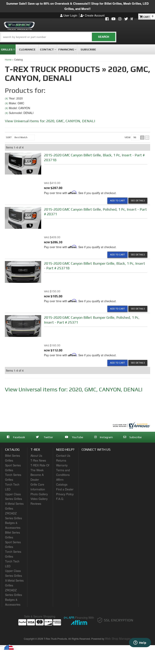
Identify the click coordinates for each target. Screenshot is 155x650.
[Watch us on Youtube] (113, 19)
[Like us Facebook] (107, 19)
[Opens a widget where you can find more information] (140, 643)
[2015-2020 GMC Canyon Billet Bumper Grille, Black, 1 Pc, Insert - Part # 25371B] (23, 273)
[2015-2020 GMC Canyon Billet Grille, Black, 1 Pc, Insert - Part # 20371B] (23, 165)
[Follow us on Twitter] (126, 19)
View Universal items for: (50, 121)
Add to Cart (117, 200)
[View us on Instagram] (119, 19)
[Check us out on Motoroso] (132, 18)
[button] (58, 37)
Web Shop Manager (118, 638)
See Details (138, 200)
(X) (6, 98)
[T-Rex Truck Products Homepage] (19, 25)
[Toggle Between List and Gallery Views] (144, 138)
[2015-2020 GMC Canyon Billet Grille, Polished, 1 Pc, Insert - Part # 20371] (23, 219)
